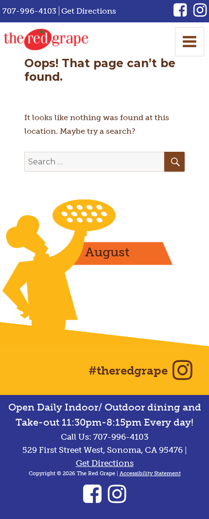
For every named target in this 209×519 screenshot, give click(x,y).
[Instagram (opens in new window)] (200, 13)
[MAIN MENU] (189, 41)
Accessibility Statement (150, 473)
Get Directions (88, 11)
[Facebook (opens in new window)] (183, 13)
